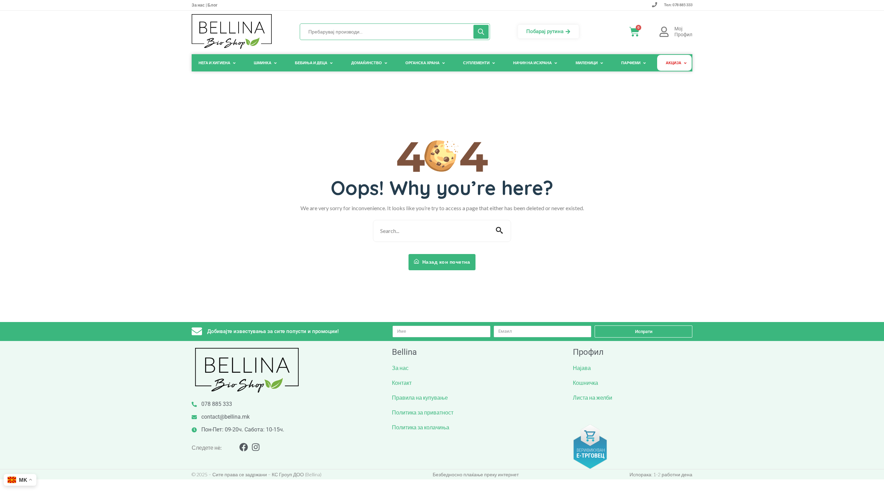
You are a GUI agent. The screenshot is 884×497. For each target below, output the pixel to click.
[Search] (481, 32)
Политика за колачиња (420, 427)
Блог (212, 5)
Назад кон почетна (445, 262)
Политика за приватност (422, 412)
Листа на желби (592, 397)
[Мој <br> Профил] (664, 32)
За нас (198, 5)
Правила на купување (420, 397)
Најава (582, 367)
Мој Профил (683, 31)
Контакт (402, 382)
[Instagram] (256, 447)
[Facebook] (244, 447)
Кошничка (585, 382)
